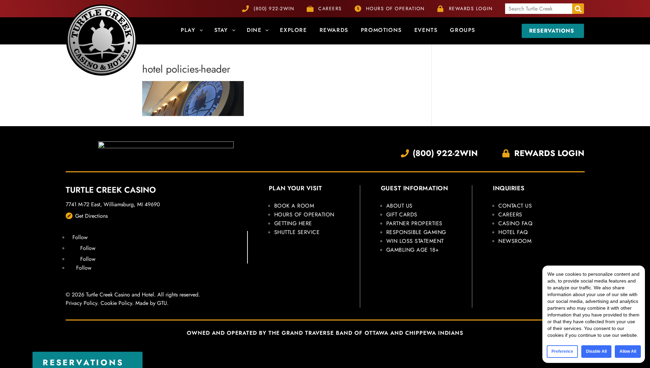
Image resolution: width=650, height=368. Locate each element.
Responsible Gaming (416, 232)
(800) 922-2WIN (274, 8)
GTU (162, 303)
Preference (562, 351)
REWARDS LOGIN (471, 8)
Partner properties (414, 223)
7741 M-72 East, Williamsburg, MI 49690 (113, 204)
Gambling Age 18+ (412, 250)
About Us (399, 206)
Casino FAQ (515, 223)
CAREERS (330, 8)
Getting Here (293, 223)
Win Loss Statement (415, 241)
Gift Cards (401, 214)
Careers (510, 214)
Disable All (596, 351)
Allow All (628, 351)
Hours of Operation (304, 214)
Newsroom (515, 241)
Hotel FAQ (513, 232)
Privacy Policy (81, 303)
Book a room (294, 206)
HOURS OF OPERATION (395, 8)
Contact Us (515, 206)
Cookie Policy (116, 303)
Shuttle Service (297, 232)
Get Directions (91, 216)
